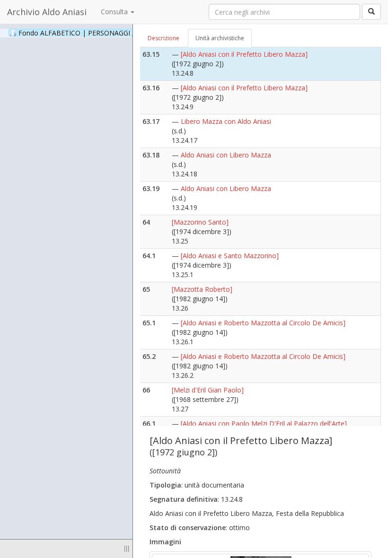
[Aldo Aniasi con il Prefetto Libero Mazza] (244, 54)
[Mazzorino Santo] (200, 222)
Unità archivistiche (219, 38)
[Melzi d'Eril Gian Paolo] (208, 389)
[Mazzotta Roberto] (202, 289)
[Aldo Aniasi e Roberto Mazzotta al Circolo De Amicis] (263, 322)
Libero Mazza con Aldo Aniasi (226, 121)
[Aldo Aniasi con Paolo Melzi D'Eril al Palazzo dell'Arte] (264, 423)
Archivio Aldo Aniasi (47, 11)
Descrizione (163, 38)
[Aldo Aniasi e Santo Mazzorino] (230, 255)
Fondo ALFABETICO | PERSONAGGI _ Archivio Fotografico (119, 32)
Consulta (115, 11)
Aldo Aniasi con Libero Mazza (226, 154)
